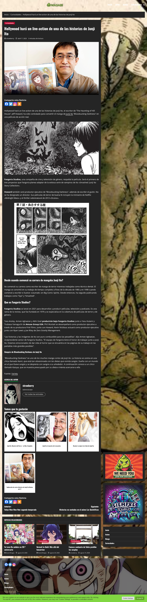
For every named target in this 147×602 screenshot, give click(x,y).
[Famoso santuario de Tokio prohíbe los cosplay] (84, 534)
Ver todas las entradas (34, 394)
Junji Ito (69, 114)
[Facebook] (6, 104)
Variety (15, 373)
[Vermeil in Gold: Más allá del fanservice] (51, 534)
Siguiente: (79, 508)
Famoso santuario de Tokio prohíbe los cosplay (82, 548)
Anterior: (20, 508)
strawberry (10, 38)
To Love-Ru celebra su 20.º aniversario (14, 548)
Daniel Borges (10, 553)
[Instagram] (15, 104)
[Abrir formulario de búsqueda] (144, 5)
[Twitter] (11, 104)
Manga (125, 4)
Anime (117, 4)
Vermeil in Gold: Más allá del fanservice (47, 548)
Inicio (110, 4)
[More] (19, 104)
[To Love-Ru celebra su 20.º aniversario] (19, 534)
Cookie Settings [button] (128, 598)
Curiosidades (136, 4)
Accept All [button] (140, 598)
